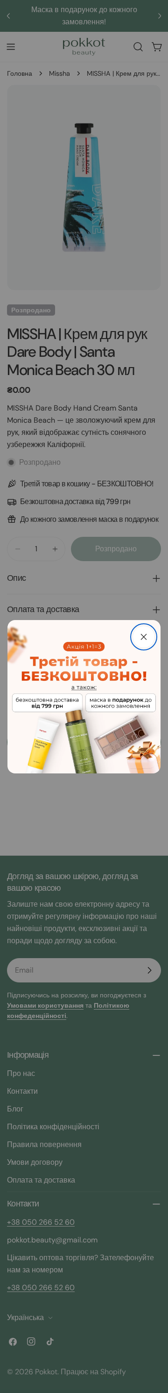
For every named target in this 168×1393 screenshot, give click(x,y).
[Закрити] (144, 637)
